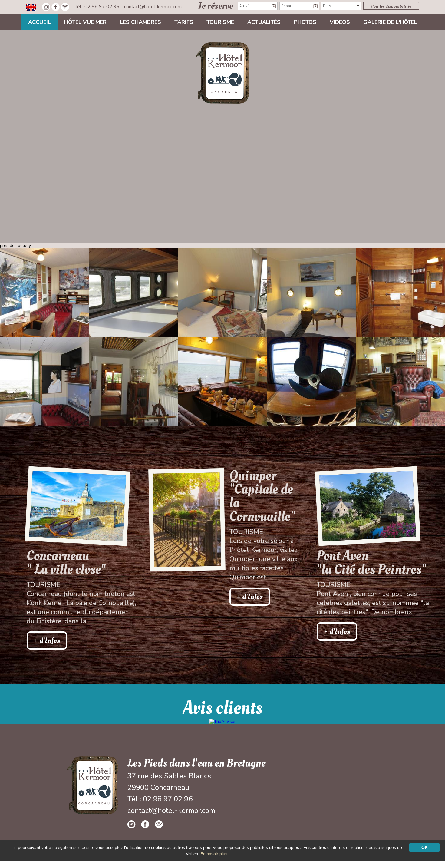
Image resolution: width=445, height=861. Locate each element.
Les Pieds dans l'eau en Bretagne (196, 763)
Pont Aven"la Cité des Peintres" (371, 562)
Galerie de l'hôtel (390, 22)
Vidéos (340, 22)
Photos (305, 22)
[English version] (31, 6)
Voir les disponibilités (391, 6)
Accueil (39, 22)
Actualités (264, 22)
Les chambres (140, 22)
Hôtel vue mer (85, 22)
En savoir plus (213, 853)
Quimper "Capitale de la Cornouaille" (262, 496)
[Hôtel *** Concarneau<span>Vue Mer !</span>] (222, 72)
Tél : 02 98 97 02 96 (98, 6)
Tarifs (183, 22)
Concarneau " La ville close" (66, 562)
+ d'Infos (47, 640)
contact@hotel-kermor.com (153, 6)
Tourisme (220, 22)
